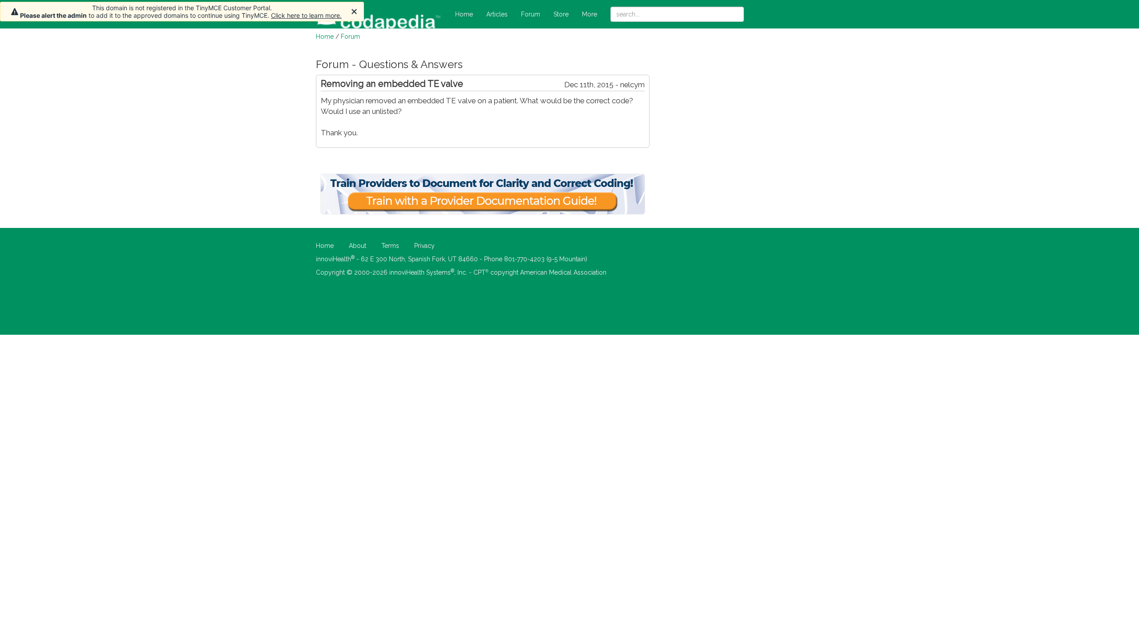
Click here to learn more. (306, 15)
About (357, 245)
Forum (530, 14)
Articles (497, 14)
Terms (390, 245)
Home (464, 14)
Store (561, 14)
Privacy (424, 245)
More (589, 14)
